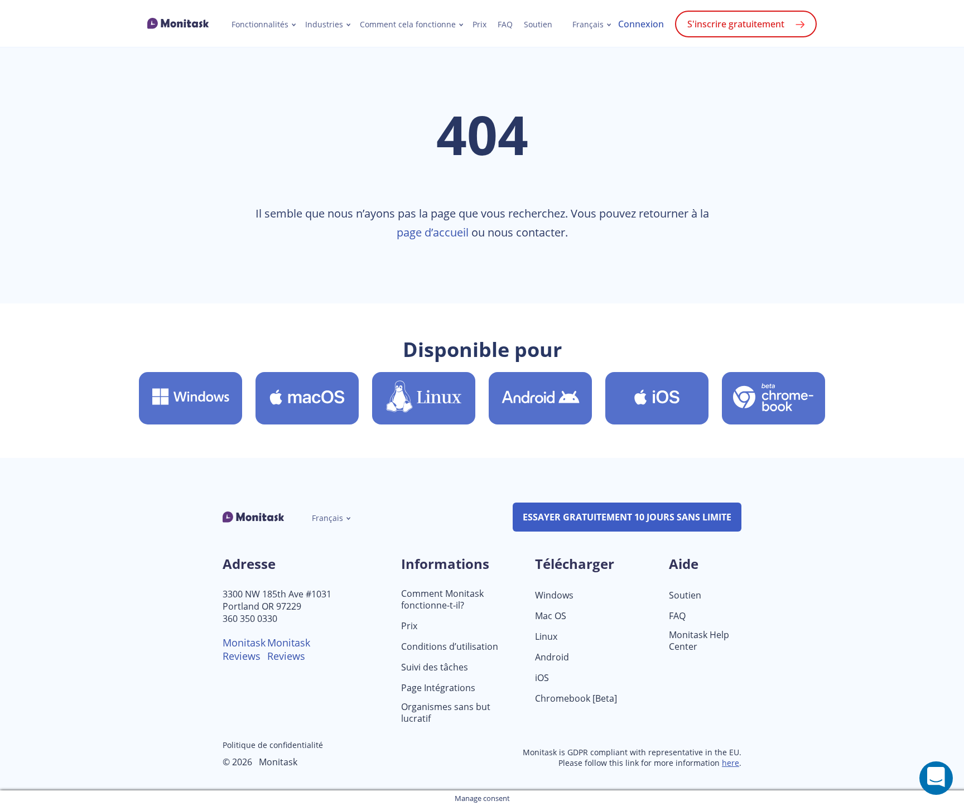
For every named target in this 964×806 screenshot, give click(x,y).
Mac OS (550, 616)
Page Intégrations (438, 688)
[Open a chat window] (936, 778)
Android (552, 657)
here (730, 762)
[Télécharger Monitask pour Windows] (190, 398)
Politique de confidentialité (273, 745)
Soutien (538, 24)
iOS (542, 678)
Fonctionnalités (260, 24)
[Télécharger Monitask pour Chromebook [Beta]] (773, 398)
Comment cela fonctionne (408, 24)
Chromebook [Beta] (576, 698)
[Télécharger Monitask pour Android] (540, 398)
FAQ (505, 24)
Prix (479, 24)
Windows (554, 595)
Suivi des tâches (434, 667)
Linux (546, 637)
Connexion (641, 24)
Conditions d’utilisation (449, 647)
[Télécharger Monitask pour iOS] (656, 398)
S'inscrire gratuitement (735, 24)
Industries (324, 24)
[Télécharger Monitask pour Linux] (423, 398)
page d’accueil (433, 232)
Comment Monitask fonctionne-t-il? (442, 599)
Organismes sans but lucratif (445, 713)
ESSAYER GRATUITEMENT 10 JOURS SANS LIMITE (627, 517)
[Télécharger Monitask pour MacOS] (307, 398)
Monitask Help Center (699, 641)
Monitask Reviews (244, 649)
